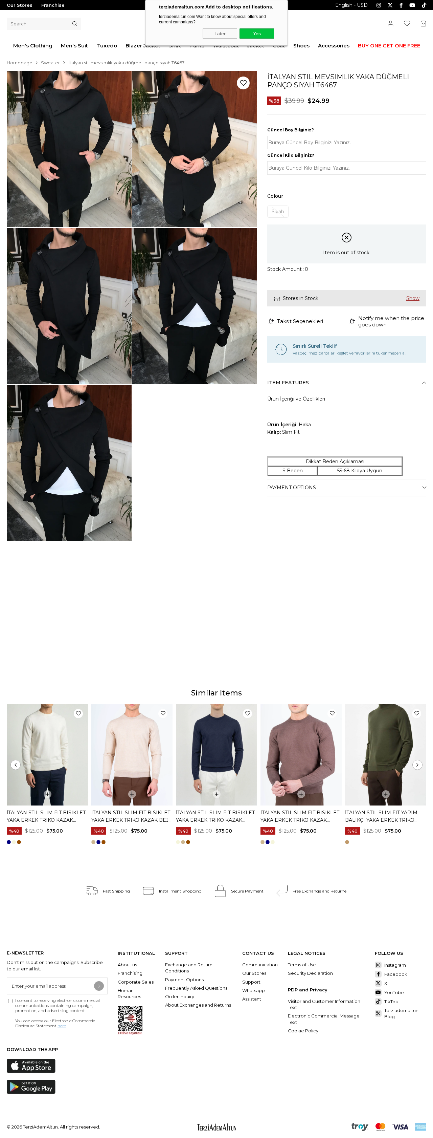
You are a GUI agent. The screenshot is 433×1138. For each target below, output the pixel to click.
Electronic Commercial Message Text (324, 1019)
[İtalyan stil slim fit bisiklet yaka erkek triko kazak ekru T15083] (47, 755)
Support (251, 982)
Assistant (251, 999)
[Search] (74, 23)
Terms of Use (302, 964)
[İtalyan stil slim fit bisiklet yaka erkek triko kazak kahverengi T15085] (301, 755)
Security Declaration (310, 973)
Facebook (395, 974)
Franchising (130, 973)
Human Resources (129, 993)
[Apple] (31, 1066)
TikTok (391, 1001)
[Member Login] (390, 23)
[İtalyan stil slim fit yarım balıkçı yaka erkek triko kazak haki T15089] (385, 755)
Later (220, 33)
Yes (257, 33)
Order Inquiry (179, 996)
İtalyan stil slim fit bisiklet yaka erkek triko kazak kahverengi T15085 (299, 817)
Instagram (395, 965)
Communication (260, 964)
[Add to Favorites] (243, 83)
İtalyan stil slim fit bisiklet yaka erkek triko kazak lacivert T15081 (215, 817)
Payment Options (291, 488)
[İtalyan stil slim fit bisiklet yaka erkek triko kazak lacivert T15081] (216, 755)
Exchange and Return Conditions (188, 967)
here (62, 1025)
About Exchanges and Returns (198, 1005)
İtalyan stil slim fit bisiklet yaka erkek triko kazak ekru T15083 (46, 817)
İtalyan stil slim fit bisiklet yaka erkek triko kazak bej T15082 (130, 817)
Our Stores (19, 5)
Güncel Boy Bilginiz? (290, 129)
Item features (288, 383)
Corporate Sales (136, 982)
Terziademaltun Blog (401, 1013)
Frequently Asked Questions (196, 988)
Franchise (53, 5)
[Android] (31, 1087)
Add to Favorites (78, 713)
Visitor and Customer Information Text (324, 1004)
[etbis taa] (130, 1020)
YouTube (394, 992)
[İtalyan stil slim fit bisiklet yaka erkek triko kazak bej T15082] (132, 755)
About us (127, 964)
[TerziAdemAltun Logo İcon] (216, 1127)
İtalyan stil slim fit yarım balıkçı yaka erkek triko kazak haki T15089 (381, 817)
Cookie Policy (303, 1030)
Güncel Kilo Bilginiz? (290, 155)
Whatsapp (253, 990)
